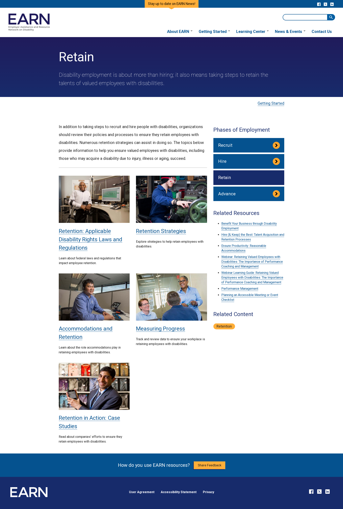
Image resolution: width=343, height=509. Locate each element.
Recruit (225, 145)
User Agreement (141, 492)
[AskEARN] (29, 30)
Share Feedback (209, 465)
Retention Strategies (161, 231)
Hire (222, 161)
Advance (227, 193)
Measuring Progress (160, 328)
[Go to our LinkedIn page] (332, 4)
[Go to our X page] (325, 4)
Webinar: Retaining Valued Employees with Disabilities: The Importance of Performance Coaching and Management (252, 261)
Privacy (208, 492)
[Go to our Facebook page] (319, 4)
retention (224, 326)
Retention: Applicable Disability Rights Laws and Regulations (90, 239)
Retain (224, 177)
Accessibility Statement (179, 492)
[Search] (331, 17)
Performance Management (239, 288)
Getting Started (271, 103)
